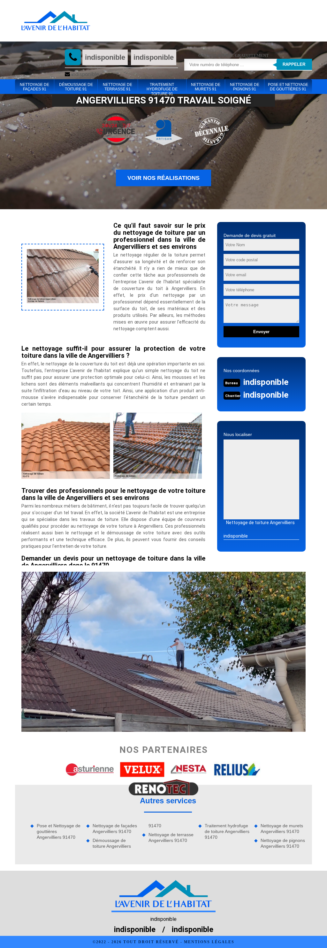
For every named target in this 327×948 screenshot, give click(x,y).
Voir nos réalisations (163, 178)
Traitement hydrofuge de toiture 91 (162, 87)
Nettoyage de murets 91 (205, 86)
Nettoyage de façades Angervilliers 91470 (115, 828)
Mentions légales (209, 942)
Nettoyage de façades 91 (34, 86)
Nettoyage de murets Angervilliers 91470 (282, 828)
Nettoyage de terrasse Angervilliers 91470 (171, 837)
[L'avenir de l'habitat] (55, 21)
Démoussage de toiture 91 (76, 86)
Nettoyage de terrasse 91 (117, 86)
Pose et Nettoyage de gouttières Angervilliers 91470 (58, 831)
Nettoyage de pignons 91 (244, 86)
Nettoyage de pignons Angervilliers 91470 (283, 843)
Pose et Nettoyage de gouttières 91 (288, 86)
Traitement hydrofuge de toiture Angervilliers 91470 (227, 831)
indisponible (105, 57)
